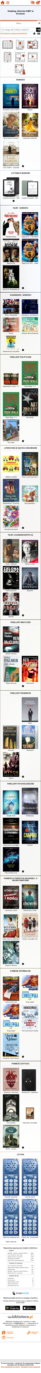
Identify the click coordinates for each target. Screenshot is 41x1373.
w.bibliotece (19, 1323)
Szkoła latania (11, 1269)
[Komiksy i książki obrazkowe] (33, 50)
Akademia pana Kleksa (13, 1258)
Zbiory (18, 23)
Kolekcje (24, 33)
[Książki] (8, 50)
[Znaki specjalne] (38, 33)
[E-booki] (8, 62)
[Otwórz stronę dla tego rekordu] (11, 96)
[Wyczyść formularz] (34, 33)
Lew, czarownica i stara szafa (15, 1255)
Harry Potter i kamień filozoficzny (16, 1260)
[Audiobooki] (20, 62)
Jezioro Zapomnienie (13, 1283)
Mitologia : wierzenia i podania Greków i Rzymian (20, 1253)
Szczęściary (11, 1278)
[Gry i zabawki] (20, 74)
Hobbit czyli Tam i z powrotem (15, 1256)
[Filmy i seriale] (33, 62)
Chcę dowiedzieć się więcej (10, 1367)
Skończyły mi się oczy (13, 1285)
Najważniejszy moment (13, 1281)
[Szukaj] (38, 30)
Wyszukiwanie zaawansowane (11, 33)
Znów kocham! (11, 1280)
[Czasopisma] (20, 50)
